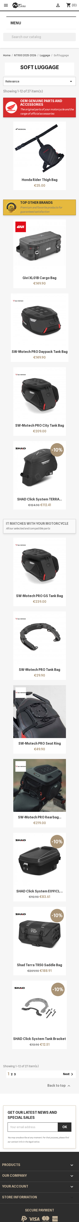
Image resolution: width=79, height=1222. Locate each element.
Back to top (59, 1085)
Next (69, 1074)
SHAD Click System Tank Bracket (39, 1039)
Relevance (39, 81)
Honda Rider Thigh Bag (40, 180)
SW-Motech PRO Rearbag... (39, 817)
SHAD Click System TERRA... (39, 499)
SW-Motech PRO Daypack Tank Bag (40, 352)
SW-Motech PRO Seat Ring (39, 743)
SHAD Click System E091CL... (39, 891)
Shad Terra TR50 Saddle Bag (39, 965)
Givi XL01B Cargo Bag (39, 278)
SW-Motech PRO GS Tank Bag (39, 596)
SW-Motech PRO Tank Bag (39, 670)
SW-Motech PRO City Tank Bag (39, 425)
